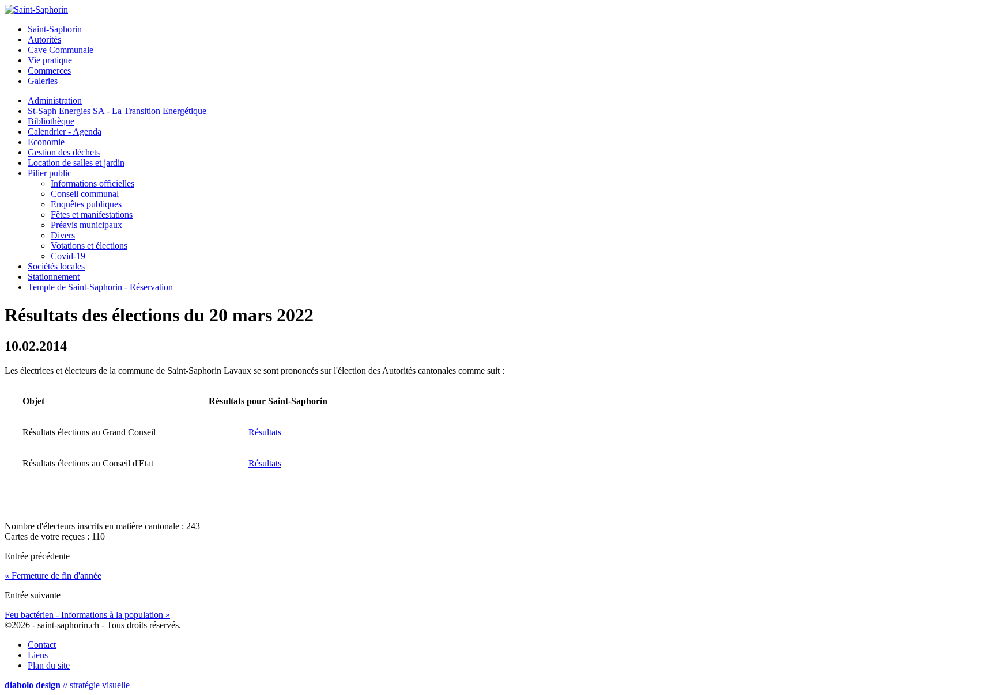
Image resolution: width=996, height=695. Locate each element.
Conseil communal (85, 194)
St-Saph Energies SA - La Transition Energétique (117, 111)
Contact (42, 645)
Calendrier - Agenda (64, 131)
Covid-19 (68, 256)
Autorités (44, 39)
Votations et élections (89, 245)
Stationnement (54, 277)
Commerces (49, 70)
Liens (38, 655)
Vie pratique (50, 60)
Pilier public (49, 173)
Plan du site (49, 665)
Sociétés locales (56, 266)
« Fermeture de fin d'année (53, 575)
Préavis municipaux (86, 225)
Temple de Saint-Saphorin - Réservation (100, 287)
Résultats (264, 432)
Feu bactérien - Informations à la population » (87, 615)
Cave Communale (60, 50)
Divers (63, 235)
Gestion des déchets (64, 152)
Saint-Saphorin (55, 29)
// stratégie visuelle (67, 685)
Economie (46, 142)
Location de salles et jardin (76, 163)
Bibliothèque (51, 121)
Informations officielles (92, 183)
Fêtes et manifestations (92, 214)
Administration (55, 100)
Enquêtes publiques (86, 204)
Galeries (43, 81)
